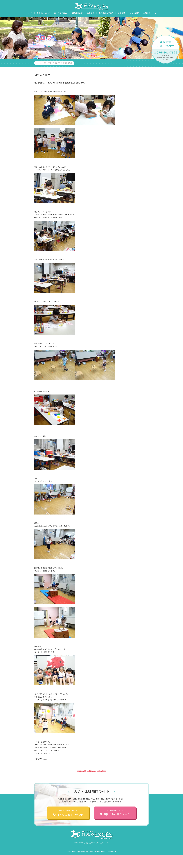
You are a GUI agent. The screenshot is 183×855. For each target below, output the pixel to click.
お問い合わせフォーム (116, 812)
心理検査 (90, 13)
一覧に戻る (91, 771)
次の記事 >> (101, 771)
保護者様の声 (77, 13)
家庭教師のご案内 (106, 13)
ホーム (29, 13)
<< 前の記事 (81, 771)
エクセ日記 (134, 13)
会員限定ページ (149, 13)
